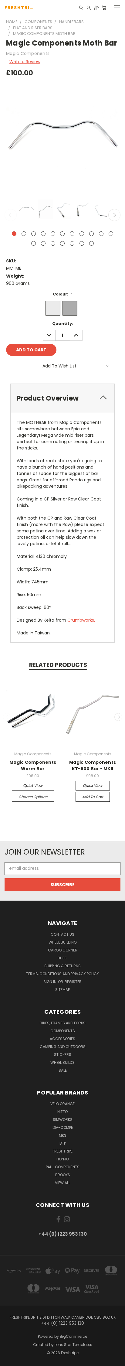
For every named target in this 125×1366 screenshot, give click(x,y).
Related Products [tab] (58, 665)
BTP (62, 1143)
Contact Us (62, 934)
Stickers (62, 1054)
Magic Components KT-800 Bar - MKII (92, 765)
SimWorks (63, 1119)
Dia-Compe (62, 1127)
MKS (62, 1135)
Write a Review (24, 62)
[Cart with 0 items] (104, 7)
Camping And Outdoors (63, 1046)
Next (114, 215)
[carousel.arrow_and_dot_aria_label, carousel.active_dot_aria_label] (14, 233)
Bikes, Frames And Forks (63, 1023)
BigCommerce (73, 1336)
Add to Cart (92, 796)
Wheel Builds (62, 1062)
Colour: (63, 294)
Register (73, 981)
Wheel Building (63, 942)
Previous (11, 215)
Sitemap (62, 989)
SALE (63, 1070)
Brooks (62, 1174)
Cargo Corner (62, 950)
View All (62, 1182)
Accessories (62, 1038)
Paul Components (62, 1167)
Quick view (32, 785)
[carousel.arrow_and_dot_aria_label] (24, 233)
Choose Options (33, 796)
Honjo (62, 1159)
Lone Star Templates (73, 1344)
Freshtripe (62, 1151)
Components (62, 1030)
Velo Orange (62, 1103)
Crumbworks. (81, 620)
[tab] (62, 398)
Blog (62, 958)
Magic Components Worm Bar (32, 765)
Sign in (50, 981)
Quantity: (62, 323)
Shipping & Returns (62, 965)
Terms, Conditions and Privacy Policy (62, 973)
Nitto (62, 1111)
